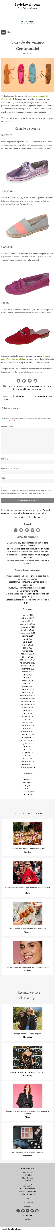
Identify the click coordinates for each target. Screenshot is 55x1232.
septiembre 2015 (27, 740)
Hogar (27, 785)
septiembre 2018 (27, 633)
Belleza (27, 779)
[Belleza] (27, 963)
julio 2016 (27, 710)
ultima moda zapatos (32, 389)
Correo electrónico (11, 468)
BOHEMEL (13, 587)
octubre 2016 (27, 701)
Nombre (5, 459)
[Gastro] (27, 924)
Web (3, 478)
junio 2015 (27, 749)
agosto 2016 (28, 707)
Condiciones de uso (27, 1189)
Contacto (27, 1181)
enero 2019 (27, 621)
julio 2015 (27, 746)
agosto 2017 (28, 671)
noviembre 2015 (27, 734)
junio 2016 (27, 713)
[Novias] (27, 844)
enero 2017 (27, 692)
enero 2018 (27, 656)
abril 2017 (27, 683)
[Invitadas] (27, 1148)
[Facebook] (15, 530)
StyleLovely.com (27, 5)
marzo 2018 (27, 650)
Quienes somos (27, 1172)
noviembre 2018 (27, 627)
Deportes (27, 782)
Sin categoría (27, 791)
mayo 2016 (27, 716)
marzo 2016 (27, 722)
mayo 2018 (27, 644)
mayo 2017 (27, 680)
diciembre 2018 (27, 624)
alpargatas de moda (14, 386)
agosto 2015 (28, 743)
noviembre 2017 (27, 662)
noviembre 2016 (27, 698)
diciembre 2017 (27, 659)
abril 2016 (27, 719)
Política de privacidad (27, 1192)
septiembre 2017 (27, 668)
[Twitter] (21, 530)
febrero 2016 (27, 725)
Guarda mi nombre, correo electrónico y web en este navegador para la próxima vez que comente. (26, 492)
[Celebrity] (27, 1068)
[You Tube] (38, 530)
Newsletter (27, 1215)
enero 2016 (27, 728)
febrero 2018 (27, 653)
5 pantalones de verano (41, 396)
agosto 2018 (28, 635)
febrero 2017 (27, 689)
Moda (27, 788)
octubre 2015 (27, 737)
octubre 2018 (27, 629)
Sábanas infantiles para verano (14, 397)
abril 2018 (27, 647)
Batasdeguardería (14, 599)
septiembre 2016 (27, 704)
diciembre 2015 (27, 731)
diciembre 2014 (27, 767)
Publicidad (27, 1175)
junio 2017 (27, 677)
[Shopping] (27, 1029)
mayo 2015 (27, 752)
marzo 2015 (27, 758)
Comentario (7, 426)
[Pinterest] (32, 530)
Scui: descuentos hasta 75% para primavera (27, 551)
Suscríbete (27, 1219)
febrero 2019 (27, 618)
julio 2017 (27, 674)
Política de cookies (28, 1194)
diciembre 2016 (27, 695)
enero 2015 (27, 764)
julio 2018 (27, 639)
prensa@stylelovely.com (27, 517)
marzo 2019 (27, 615)
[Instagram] (27, 530)
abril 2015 (27, 755)
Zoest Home (14, 581)
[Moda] (27, 883)
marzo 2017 (27, 686)
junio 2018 (27, 641)
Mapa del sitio (27, 1178)
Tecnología (27, 794)
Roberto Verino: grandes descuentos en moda (27, 548)
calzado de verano (33, 386)
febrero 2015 (27, 761)
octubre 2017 (27, 665)
